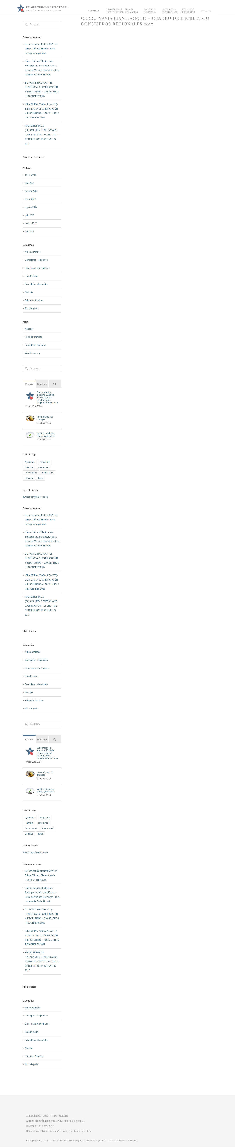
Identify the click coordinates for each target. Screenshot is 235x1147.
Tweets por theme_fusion (35, 497)
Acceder (29, 328)
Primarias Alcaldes (34, 300)
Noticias (29, 292)
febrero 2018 (31, 191)
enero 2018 (30, 199)
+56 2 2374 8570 (45, 1126)
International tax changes (45, 418)
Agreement (30, 462)
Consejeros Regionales (36, 260)
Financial (29, 467)
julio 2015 (29, 231)
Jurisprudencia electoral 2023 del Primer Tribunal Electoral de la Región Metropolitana (41, 48)
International (48, 473)
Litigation (29, 478)
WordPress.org (32, 353)
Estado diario (31, 276)
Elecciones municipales (37, 268)
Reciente (42, 384)
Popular (29, 384)
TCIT (104, 1140)
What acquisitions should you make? (46, 434)
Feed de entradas (33, 337)
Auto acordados (33, 252)
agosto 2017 (31, 207)
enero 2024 (30, 175)
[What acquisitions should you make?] (30, 434)
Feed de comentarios (35, 345)
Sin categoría (31, 308)
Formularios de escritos (36, 284)
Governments (31, 473)
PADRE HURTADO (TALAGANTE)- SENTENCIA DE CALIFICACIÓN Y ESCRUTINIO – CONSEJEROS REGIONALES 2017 (42, 134)
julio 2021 (29, 183)
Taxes (40, 478)
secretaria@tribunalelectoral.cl (67, 1120)
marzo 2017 (31, 223)
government (43, 467)
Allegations (45, 462)
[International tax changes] (30, 417)
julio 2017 (29, 215)
